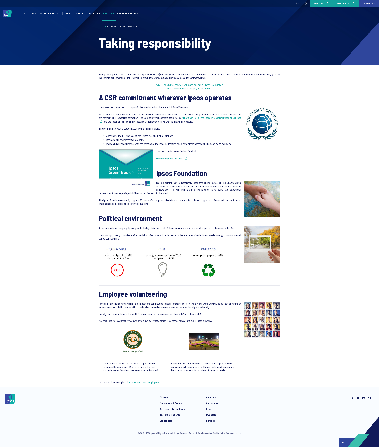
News (69, 13)
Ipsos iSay (319, 3)
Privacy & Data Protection (200, 433)
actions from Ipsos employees (144, 382)
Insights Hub (46, 13)
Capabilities (165, 420)
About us (211, 397)
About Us (108, 13)
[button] (297, 3)
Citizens (163, 397)
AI (58, 13)
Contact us (369, 3)
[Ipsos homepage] (8, 13)
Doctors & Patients (169, 414)
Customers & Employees (172, 409)
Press (209, 409)
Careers (80, 13)
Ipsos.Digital (344, 3)
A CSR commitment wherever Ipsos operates (179, 85)
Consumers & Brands (170, 403)
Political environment (177, 88)
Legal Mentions (181, 433)
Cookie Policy (219, 433)
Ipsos (101, 26)
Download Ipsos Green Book (170, 158)
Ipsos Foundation (214, 85)
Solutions (30, 13)
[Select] (306, 3)
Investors (211, 414)
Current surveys (127, 13)
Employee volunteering (201, 88)
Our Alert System (233, 433)
